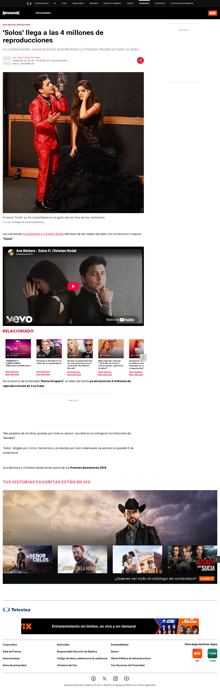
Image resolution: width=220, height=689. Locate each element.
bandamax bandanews (16, 24)
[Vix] (212, 13)
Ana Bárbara (31, 234)
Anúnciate (63, 644)
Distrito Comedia (112, 3)
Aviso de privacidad (14, 665)
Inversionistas (11, 658)
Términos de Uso (67, 665)
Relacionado (18, 331)
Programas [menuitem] (43, 13)
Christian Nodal (53, 234)
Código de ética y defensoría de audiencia (82, 658)
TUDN (64, 3)
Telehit (130, 3)
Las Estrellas (41, 3)
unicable (94, 3)
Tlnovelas (160, 3)
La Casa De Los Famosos (181, 3)
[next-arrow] (143, 357)
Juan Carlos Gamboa (29, 57)
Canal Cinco (78, 3)
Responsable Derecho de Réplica (77, 651)
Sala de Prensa (12, 651)
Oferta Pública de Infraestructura (131, 658)
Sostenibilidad (119, 644)
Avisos (115, 651)
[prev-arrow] (0, 559)
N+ (55, 3)
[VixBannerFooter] (110, 626)
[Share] (140, 60)
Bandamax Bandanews (12, 373)
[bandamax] (11, 13)
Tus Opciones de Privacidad (128, 665)
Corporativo (10, 644)
